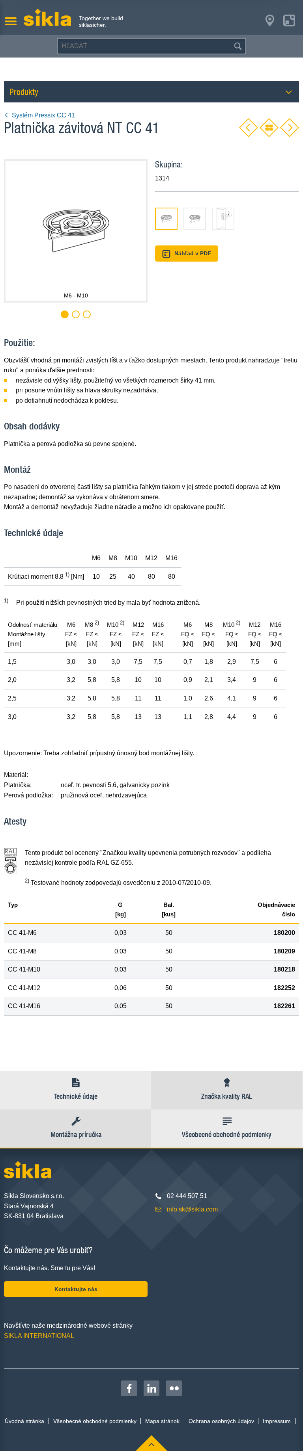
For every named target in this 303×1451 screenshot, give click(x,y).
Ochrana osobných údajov (221, 1421)
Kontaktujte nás (75, 1289)
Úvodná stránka (24, 1421)
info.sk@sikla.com (192, 1209)
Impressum (277, 1421)
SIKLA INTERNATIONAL (39, 1335)
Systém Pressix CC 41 (43, 115)
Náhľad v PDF (192, 253)
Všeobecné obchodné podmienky (95, 1421)
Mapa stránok (162, 1421)
